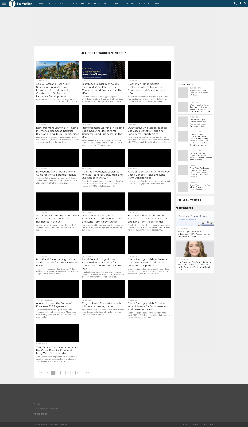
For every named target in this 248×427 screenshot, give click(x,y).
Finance (116, 3)
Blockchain (78, 3)
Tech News (63, 3)
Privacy (203, 425)
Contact (194, 425)
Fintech (50, 3)
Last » (89, 373)
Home (40, 3)
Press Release (144, 3)
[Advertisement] (124, 26)
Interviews (129, 3)
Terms (211, 425)
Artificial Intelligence (98, 3)
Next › (79, 373)
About (185, 425)
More (157, 3)
